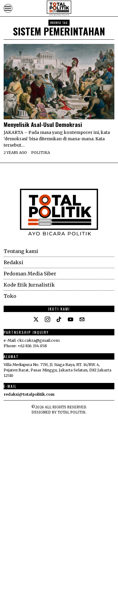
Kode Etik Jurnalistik (29, 285)
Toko (10, 296)
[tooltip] (36, 319)
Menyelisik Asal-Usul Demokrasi (43, 124)
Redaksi (13, 262)
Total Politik (71, 412)
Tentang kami (21, 251)
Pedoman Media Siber (30, 274)
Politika (40, 152)
